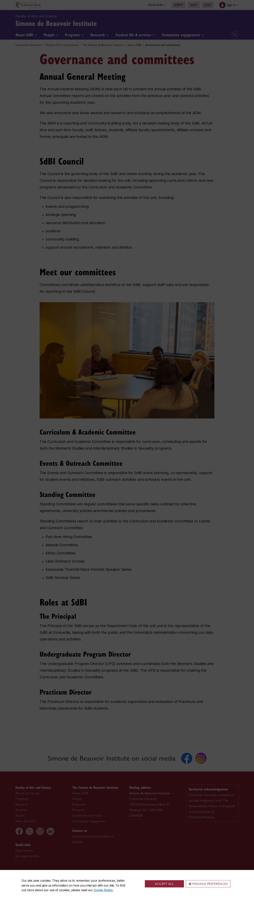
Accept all (164, 884)
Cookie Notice (103, 890)
